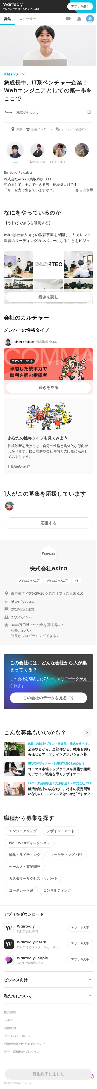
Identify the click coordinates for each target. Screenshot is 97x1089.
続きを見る (48, 387)
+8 (76, 580)
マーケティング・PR (66, 854)
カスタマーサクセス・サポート (33, 878)
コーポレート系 (21, 890)
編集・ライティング (24, 854)
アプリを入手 (80, 928)
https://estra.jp (22, 601)
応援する (48, 523)
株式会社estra (48, 568)
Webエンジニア (29, 580)
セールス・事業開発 (24, 866)
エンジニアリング (23, 830)
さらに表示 (84, 189)
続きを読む (48, 297)
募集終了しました (48, 1074)
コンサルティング (57, 890)
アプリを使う (80, 6)
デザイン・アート (61, 830)
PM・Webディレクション (29, 842)
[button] (50, 914)
